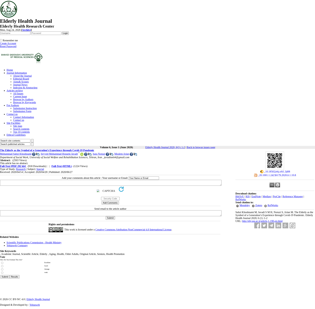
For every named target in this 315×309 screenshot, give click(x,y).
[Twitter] (264, 225)
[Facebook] (257, 225)
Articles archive (15, 90)
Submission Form (22, 111)
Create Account (8, 43)
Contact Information (23, 117)
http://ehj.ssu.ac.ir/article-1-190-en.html (262, 221)
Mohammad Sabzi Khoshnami (16, 153)
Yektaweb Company (17, 245)
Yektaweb (35, 304)
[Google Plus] (285, 225)
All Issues (18, 93)
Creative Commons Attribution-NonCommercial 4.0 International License (133, 229)
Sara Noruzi (99, 153)
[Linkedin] (278, 225)
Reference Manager (293, 196)
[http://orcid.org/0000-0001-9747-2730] (82, 155)
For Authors (13, 105)
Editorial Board (21, 78)
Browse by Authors (23, 99)
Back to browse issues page (201, 147)
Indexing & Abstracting (25, 87)
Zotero (258, 205)
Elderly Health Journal (38, 299)
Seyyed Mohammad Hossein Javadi (59, 153)
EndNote (256, 196)
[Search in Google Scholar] (33, 155)
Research (21, 169)
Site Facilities (13, 123)
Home (10, 70)
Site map (17, 126)
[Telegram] (271, 225)
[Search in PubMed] (37, 155)
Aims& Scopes (21, 81)
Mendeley (245, 205)
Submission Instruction (25, 108)
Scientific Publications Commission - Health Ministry (34, 242)
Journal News (20, 84)
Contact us (12, 114)
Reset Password (8, 46)
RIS (248, 196)
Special (40, 169)
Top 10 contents (21, 131)
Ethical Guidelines (16, 134)
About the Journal (22, 75)
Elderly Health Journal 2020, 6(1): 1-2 (165, 147)
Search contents (21, 129)
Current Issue (20, 96)
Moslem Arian (121, 153)
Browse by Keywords (24, 102)
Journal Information (17, 72)
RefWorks (240, 199)
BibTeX (239, 196)
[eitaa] (292, 225)
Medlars (267, 196)
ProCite (277, 196)
